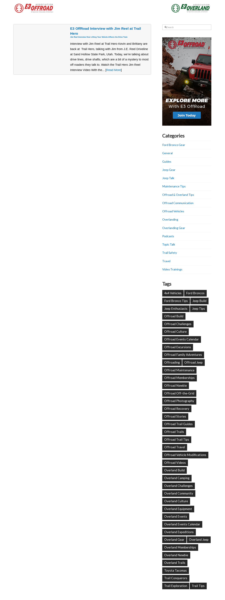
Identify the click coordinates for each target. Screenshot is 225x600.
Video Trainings (172, 269)
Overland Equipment (178, 509)
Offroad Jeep (193, 362)
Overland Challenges (178, 486)
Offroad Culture (175, 331)
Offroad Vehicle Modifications (185, 455)
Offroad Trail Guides (178, 424)
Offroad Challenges (177, 324)
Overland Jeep (199, 539)
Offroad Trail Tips (176, 439)
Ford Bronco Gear (173, 145)
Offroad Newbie (175, 385)
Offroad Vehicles (173, 211)
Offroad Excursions (177, 347)
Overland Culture (176, 501)
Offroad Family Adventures (183, 354)
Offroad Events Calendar (181, 339)
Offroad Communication (178, 203)
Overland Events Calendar (182, 524)
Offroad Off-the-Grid (179, 393)
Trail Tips (198, 586)
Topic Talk (168, 244)
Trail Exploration (175, 586)
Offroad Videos (175, 462)
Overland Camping (176, 478)
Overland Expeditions (179, 532)
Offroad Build (173, 316)
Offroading (172, 362)
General (167, 153)
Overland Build (174, 470)
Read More (113, 70)
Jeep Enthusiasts (175, 308)
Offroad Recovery (176, 408)
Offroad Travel (174, 447)
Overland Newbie (176, 555)
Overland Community (178, 493)
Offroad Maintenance (179, 370)
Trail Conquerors (175, 578)
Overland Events (175, 516)
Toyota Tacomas (175, 570)
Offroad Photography (179, 401)
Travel (166, 261)
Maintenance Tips (174, 186)
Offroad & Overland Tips (178, 194)
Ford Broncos (195, 293)
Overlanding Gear (173, 228)
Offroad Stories (175, 416)
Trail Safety (169, 252)
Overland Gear (174, 539)
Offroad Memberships (179, 378)
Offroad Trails (174, 432)
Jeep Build (199, 301)
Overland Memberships (180, 547)
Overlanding (170, 219)
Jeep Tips (198, 308)
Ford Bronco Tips (176, 301)
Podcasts (168, 236)
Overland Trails (174, 563)
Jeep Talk (168, 178)
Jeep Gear (168, 170)
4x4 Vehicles (173, 293)
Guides (166, 161)
